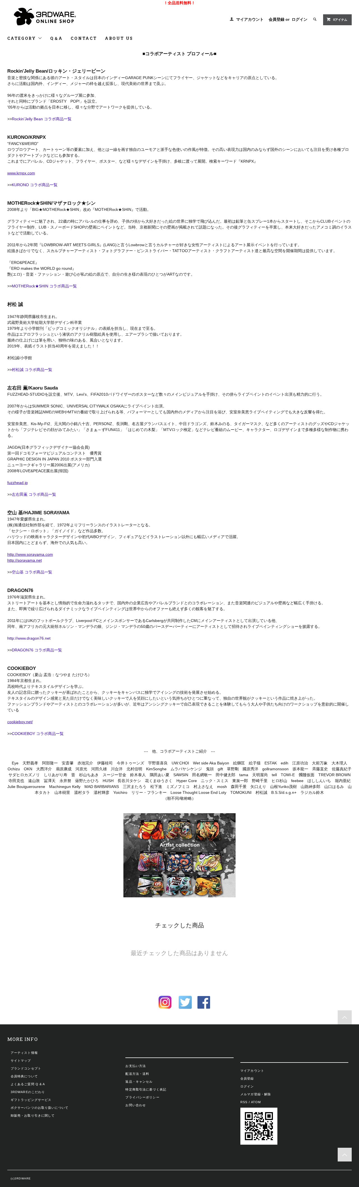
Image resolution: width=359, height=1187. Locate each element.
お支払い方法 (135, 1066)
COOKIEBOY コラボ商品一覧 (38, 733)
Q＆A (56, 38)
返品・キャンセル (139, 1081)
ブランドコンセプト (26, 1068)
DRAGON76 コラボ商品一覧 (37, 650)
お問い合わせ (135, 1105)
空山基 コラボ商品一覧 (32, 572)
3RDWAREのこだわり (28, 1092)
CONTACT (84, 38)
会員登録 (276, 19)
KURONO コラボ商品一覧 (34, 185)
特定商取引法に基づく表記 (145, 1089)
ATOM (256, 1102)
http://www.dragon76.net (28, 638)
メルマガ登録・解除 (255, 1094)
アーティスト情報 (24, 1052)
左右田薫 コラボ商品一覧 (34, 494)
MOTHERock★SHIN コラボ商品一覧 (44, 286)
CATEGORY (22, 38)
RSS (243, 1102)
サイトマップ (21, 1060)
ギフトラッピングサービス (31, 1099)
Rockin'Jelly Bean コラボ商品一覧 (42, 119)
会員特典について (24, 1076)
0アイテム (340, 19)
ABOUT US (119, 38)
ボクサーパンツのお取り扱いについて (39, 1107)
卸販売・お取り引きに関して (33, 1115)
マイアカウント (250, 19)
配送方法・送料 (137, 1073)
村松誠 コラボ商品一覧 (32, 369)
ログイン (299, 19)
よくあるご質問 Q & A (28, 1084)
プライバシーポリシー (142, 1097)
